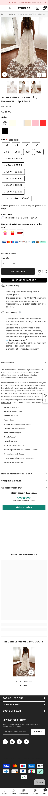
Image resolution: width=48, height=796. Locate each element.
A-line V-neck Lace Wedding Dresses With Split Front (24, 681)
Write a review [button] (24, 507)
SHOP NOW (36, 2)
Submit (38, 731)
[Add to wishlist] (39, 271)
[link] (24, 624)
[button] (39, 75)
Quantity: (5, 258)
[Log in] (37, 8)
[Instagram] (12, 741)
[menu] (3, 8)
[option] (24, 2)
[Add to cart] (31, 672)
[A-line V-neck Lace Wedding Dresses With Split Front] (24, 661)
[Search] (10, 8)
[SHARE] (45, 271)
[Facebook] (5, 741)
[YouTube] (26, 741)
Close (46, 2)
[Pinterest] (19, 741)
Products (12, 14)
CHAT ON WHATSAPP (24, 280)
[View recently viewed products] (45, 395)
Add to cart (18, 271)
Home (3, 14)
